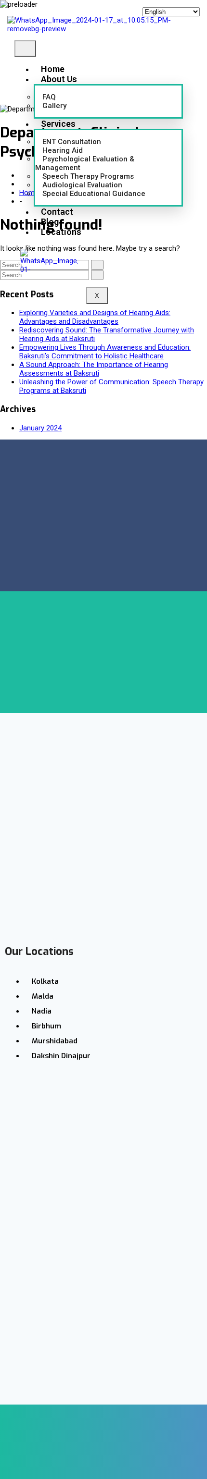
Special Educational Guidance (93, 193)
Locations (61, 232)
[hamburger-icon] (25, 48)
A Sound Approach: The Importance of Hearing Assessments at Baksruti (93, 369)
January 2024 (40, 428)
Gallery (54, 105)
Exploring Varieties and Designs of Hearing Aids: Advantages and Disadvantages (94, 317)
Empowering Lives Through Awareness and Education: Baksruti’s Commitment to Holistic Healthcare (105, 351)
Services (58, 124)
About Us (59, 79)
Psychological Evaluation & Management (84, 163)
